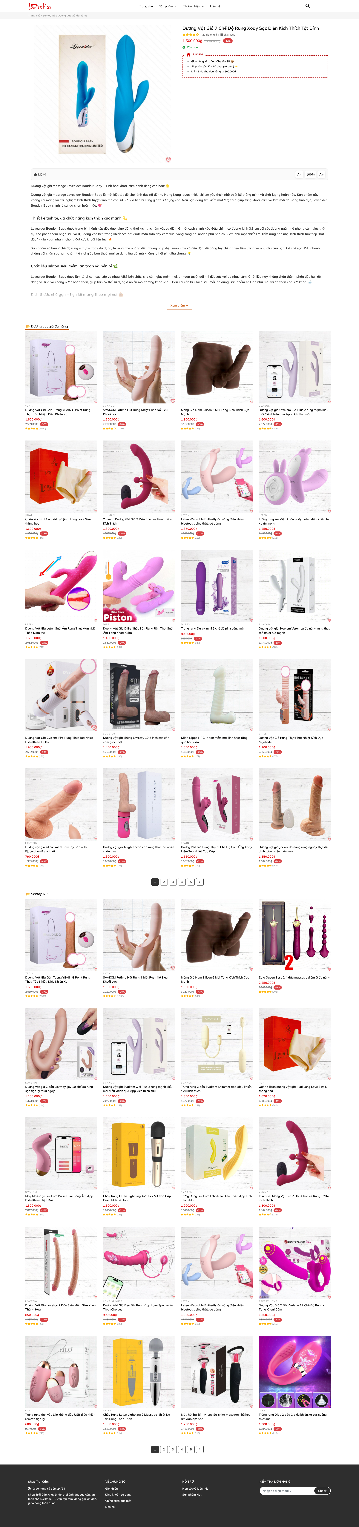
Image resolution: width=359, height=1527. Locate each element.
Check (322, 1491)
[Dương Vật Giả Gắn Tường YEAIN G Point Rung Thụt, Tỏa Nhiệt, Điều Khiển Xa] (61, 367)
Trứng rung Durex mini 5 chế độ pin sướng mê (212, 628)
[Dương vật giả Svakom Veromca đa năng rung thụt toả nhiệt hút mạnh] (295, 586)
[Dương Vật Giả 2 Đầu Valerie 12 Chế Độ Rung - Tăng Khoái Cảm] (295, 1263)
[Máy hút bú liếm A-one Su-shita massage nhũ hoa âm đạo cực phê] (217, 1372)
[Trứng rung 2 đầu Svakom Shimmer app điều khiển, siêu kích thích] (217, 1044)
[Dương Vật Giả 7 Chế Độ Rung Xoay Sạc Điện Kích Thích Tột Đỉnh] (102, 94)
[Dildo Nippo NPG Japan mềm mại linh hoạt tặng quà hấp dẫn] (217, 695)
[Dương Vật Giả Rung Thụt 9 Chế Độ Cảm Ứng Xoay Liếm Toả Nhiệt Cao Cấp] (217, 804)
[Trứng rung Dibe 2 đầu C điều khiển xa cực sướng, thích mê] (295, 1372)
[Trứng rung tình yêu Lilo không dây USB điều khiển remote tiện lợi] (61, 1372)
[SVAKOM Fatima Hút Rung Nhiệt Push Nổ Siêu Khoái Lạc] (139, 367)
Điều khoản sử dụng (118, 1494)
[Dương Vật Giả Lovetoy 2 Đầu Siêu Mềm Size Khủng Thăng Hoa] (61, 1263)
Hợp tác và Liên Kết (195, 1488)
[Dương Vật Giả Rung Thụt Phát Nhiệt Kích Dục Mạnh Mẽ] (295, 695)
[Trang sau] (200, 882)
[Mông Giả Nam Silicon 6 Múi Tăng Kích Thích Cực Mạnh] (217, 367)
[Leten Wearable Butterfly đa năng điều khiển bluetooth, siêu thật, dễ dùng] (217, 477)
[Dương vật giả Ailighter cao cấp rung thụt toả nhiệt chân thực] (139, 804)
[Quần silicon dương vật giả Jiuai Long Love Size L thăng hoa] (61, 477)
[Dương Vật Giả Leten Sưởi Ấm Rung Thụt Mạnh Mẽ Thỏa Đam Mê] (61, 586)
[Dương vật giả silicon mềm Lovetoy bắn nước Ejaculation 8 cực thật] (61, 804)
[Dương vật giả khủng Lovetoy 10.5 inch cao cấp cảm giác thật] (139, 695)
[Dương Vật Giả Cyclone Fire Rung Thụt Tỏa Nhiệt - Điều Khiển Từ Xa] (61, 695)
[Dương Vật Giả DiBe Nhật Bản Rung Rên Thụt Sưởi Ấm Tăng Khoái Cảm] (139, 586)
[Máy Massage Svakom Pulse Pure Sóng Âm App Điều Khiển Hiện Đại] (61, 1153)
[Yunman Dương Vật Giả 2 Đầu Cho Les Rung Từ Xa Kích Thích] (139, 477)
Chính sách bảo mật (118, 1500)
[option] (102, 94)
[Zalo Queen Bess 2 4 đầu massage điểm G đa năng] (295, 935)
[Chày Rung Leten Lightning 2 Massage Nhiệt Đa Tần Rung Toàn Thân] (139, 1372)
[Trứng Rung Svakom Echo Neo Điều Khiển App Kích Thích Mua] (217, 1153)
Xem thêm (178, 305)
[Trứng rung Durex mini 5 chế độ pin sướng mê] (217, 586)
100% (310, 174)
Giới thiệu (111, 1488)
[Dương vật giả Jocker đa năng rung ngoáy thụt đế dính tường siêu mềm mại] (295, 804)
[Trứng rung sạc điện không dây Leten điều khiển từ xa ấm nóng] (295, 477)
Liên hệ (110, 1506)
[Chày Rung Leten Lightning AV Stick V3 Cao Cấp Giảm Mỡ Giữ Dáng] (139, 1153)
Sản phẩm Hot (191, 1494)
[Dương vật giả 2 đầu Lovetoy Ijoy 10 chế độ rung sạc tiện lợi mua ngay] (61, 1044)
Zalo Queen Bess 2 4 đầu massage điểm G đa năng (294, 977)
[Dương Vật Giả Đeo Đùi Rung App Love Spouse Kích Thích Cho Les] (139, 1263)
